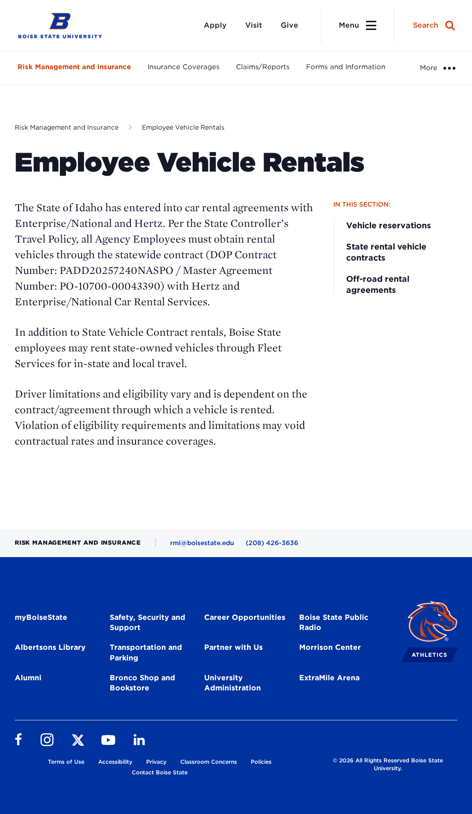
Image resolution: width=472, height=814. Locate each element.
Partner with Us (233, 647)
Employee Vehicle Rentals (183, 127)
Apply (215, 25)
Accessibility (115, 761)
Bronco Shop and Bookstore (142, 683)
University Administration (232, 683)
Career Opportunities (244, 617)
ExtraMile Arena (329, 677)
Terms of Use (66, 761)
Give (289, 25)
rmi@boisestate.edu (202, 543)
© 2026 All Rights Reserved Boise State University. (388, 764)
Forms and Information (345, 67)
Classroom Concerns (208, 761)
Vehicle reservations (388, 225)
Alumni (28, 677)
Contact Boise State (160, 772)
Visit (253, 25)
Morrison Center (330, 647)
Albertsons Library (50, 647)
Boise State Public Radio (333, 622)
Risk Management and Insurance (74, 67)
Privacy (156, 761)
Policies (261, 761)
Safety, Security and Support (147, 622)
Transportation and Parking (146, 652)
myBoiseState (41, 617)
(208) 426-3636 (272, 543)
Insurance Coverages (183, 67)
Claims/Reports (262, 67)
